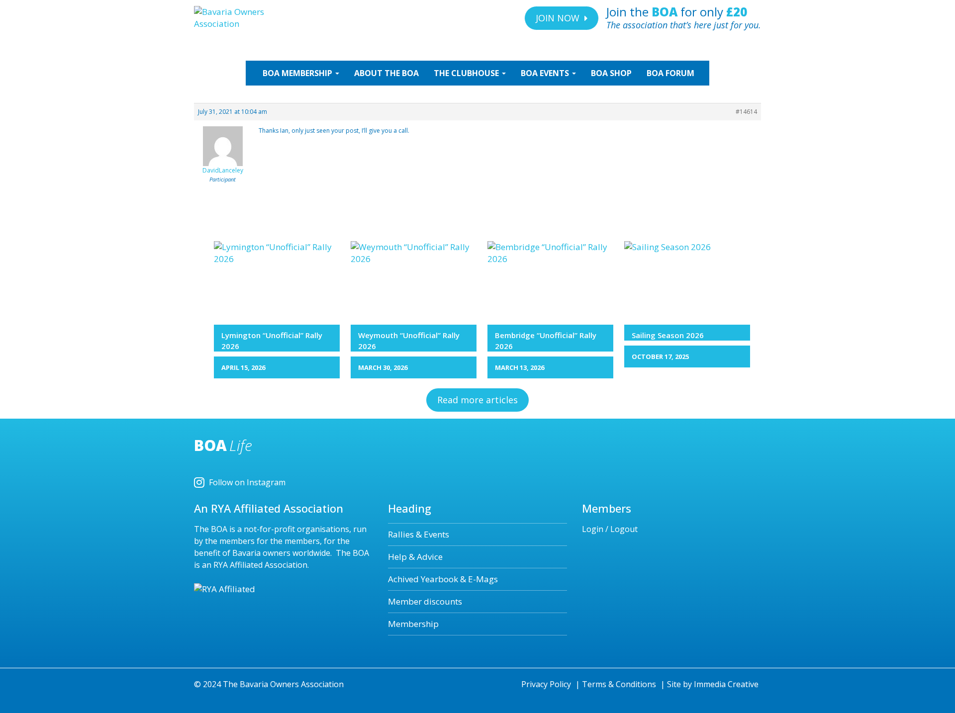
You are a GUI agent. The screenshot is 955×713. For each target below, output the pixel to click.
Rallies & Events (418, 534)
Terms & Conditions (619, 684)
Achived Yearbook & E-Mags (443, 579)
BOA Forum (670, 73)
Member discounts (425, 601)
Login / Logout (610, 529)
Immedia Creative (726, 684)
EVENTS (546, 73)
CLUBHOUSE (467, 73)
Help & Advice (415, 556)
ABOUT (386, 73)
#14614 (746, 111)
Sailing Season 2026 (668, 335)
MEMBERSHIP (298, 73)
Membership (413, 623)
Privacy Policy (546, 684)
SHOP (611, 73)
